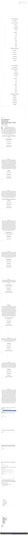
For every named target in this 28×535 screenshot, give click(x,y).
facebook (2, 525)
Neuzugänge (16, 29)
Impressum (14, 50)
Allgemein (15, 24)
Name (2, 469)
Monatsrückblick (16, 73)
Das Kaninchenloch (14, 65)
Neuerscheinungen (8, 412)
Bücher (15, 38)
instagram (2, 526)
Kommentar (2, 473)
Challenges (15, 56)
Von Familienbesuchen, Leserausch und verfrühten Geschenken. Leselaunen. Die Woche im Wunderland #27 (8, 446)
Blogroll (14, 52)
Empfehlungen (5, 412)
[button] (4, 410)
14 (6, 502)
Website (2, 472)
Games (16, 35)
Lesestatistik (14, 58)
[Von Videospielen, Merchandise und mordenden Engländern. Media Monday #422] (2, 415)
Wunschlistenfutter (13, 412)
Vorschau (10, 412)
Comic (16, 87)
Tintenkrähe (15, 67)
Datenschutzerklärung (15, 48)
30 (3, 504)
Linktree (14, 60)
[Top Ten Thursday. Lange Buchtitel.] (5, 415)
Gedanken (16, 26)
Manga (16, 46)
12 (5, 502)
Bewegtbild (15, 32)
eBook (16, 43)
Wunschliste (15, 54)
